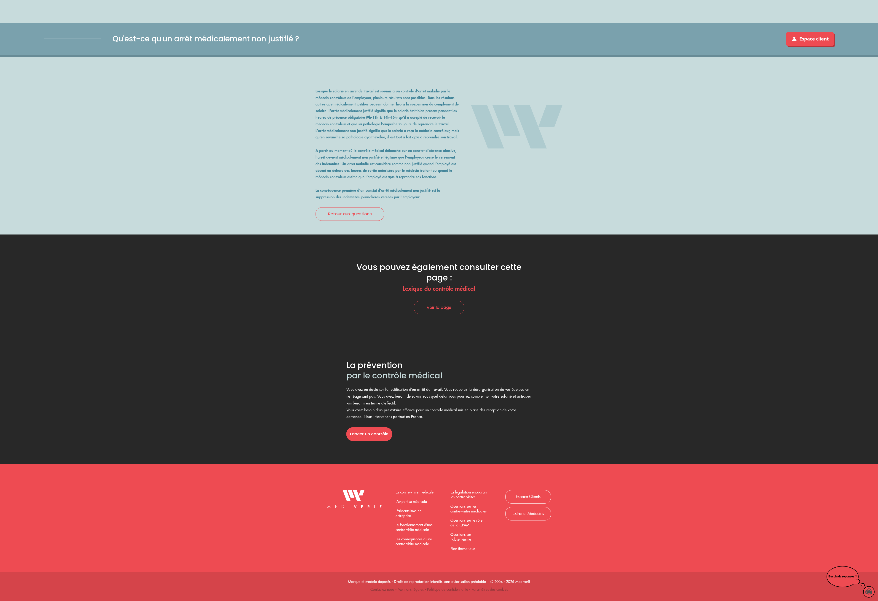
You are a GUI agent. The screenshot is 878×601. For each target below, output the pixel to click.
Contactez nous (382, 589)
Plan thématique (462, 549)
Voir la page (439, 307)
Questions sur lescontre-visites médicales (468, 509)
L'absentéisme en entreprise (408, 513)
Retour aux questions (350, 214)
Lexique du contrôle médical (439, 288)
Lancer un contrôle (369, 434)
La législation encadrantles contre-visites (468, 495)
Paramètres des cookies (489, 589)
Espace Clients (528, 497)
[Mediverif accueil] (354, 500)
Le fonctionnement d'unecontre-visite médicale (414, 527)
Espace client (814, 39)
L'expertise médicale (411, 502)
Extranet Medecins (528, 514)
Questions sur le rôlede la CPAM (466, 523)
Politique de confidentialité (448, 589)
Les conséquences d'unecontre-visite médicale (414, 541)
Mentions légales (411, 589)
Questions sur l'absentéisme (460, 537)
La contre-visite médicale (415, 492)
